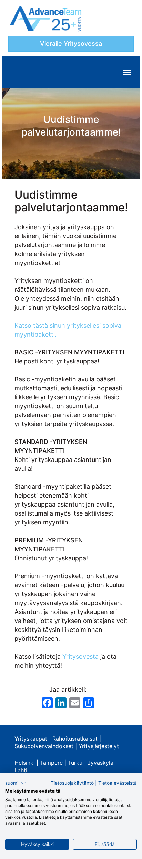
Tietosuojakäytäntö (72, 783)
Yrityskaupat (30, 738)
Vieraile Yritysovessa (71, 43)
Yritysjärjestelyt (99, 746)
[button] (15, 783)
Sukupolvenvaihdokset (43, 746)
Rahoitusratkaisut (75, 738)
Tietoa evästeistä (117, 783)
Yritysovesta (80, 656)
